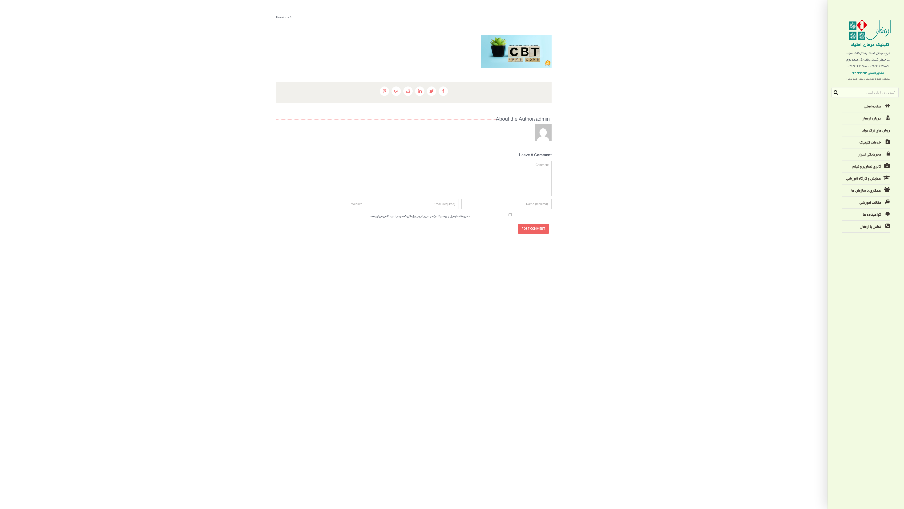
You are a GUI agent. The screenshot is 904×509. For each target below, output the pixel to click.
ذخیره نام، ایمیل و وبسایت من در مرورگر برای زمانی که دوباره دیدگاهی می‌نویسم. (420, 216)
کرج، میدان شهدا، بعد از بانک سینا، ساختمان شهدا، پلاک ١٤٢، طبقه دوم (868, 56)
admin (543, 119)
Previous (282, 17)
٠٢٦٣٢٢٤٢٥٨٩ (879, 66)
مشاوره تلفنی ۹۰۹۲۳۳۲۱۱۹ (868, 72)
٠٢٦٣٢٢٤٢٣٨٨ (857, 66)
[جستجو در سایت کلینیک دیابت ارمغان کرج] (835, 92)
